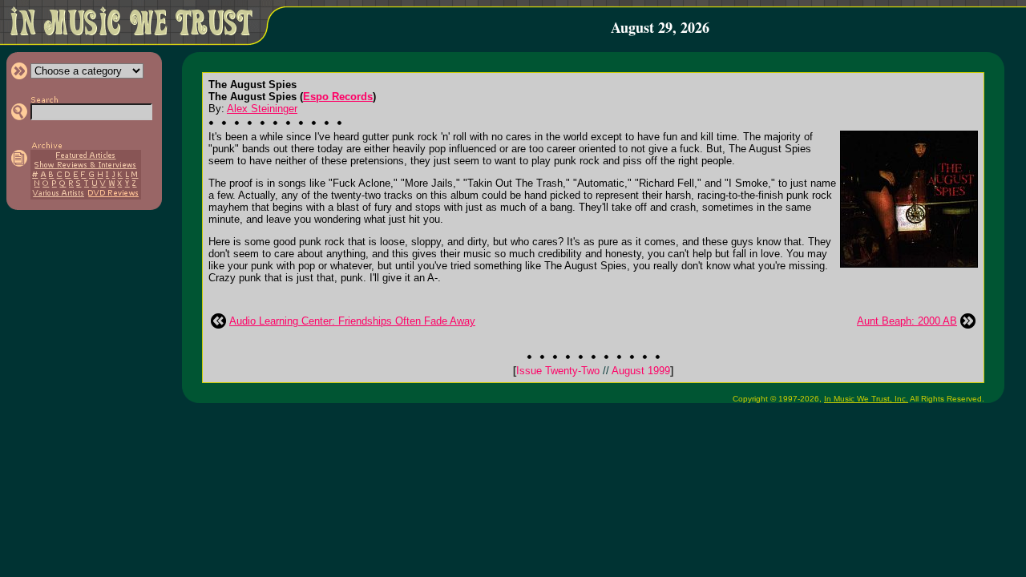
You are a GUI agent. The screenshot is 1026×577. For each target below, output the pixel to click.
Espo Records (338, 97)
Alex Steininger (262, 109)
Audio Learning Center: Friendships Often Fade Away (352, 321)
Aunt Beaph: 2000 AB (907, 321)
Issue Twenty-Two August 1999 (593, 371)
